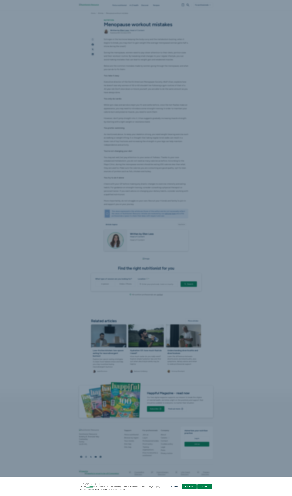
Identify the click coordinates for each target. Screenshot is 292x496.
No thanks (189, 486)
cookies (90, 487)
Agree (204, 486)
